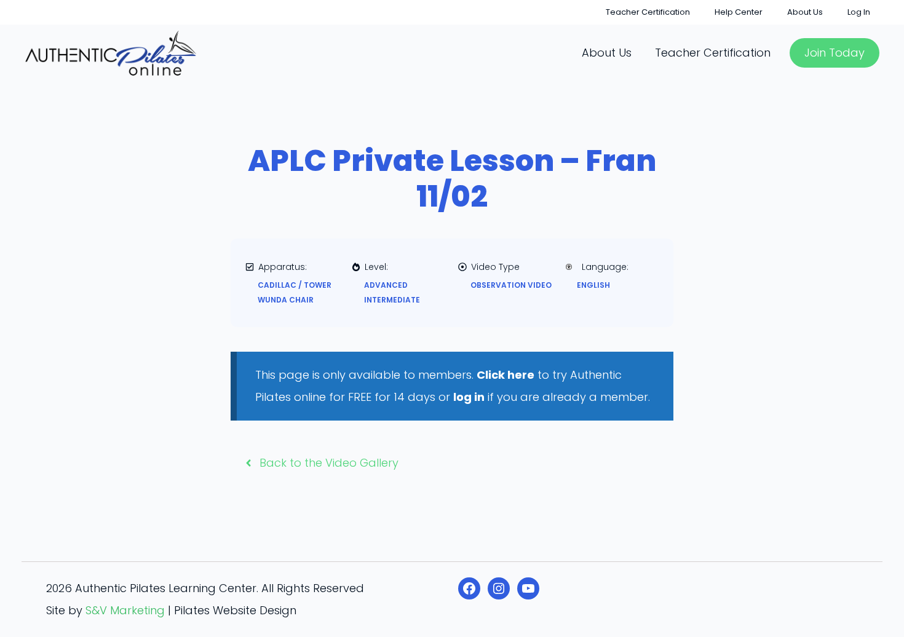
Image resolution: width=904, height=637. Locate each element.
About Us (805, 12)
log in (469, 397)
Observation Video (511, 285)
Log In (858, 12)
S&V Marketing (125, 610)
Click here (505, 374)
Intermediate (392, 300)
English (593, 285)
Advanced (386, 285)
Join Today (834, 52)
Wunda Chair (286, 300)
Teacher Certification (648, 12)
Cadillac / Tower (294, 285)
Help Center (739, 12)
